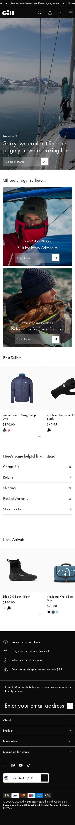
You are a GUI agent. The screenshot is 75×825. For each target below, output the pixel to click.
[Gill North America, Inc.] (8, 13)
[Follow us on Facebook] (5, 765)
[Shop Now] (37, 226)
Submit (72, 706)
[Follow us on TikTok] (29, 765)
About (7, 720)
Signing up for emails (16, 752)
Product (7, 730)
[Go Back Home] (37, 94)
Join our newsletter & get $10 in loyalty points (30, 3)
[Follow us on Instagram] (13, 765)
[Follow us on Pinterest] (21, 765)
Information (10, 741)
